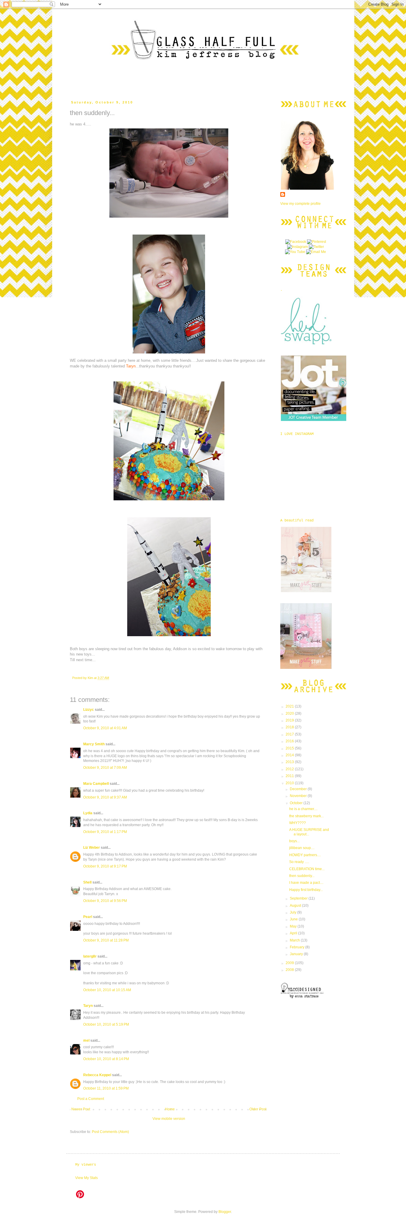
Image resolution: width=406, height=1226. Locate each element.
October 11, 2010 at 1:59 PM (106, 1088)
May (294, 926)
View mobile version (168, 1119)
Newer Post (80, 1109)
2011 (290, 776)
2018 (290, 727)
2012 (290, 769)
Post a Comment (90, 1099)
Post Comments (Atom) (110, 1132)
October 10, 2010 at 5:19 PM (106, 1024)
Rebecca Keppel (97, 1075)
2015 (290, 748)
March (295, 940)
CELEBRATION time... (307, 869)
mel (86, 1040)
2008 (290, 970)
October (296, 803)
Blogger (224, 1212)
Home (170, 1109)
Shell (87, 882)
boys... (294, 841)
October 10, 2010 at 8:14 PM (106, 1059)
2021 (290, 706)
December (299, 789)
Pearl (87, 917)
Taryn (88, 1006)
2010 (290, 783)
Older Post (257, 1109)
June (294, 919)
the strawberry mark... (306, 816)
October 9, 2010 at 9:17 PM (105, 866)
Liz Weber (91, 847)
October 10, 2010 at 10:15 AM (107, 990)
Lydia (87, 813)
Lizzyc (88, 710)
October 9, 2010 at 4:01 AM (105, 728)
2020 (290, 713)
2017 (290, 734)
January (297, 954)
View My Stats (86, 1178)
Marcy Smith (94, 744)
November (299, 796)
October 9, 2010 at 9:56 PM (105, 901)
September (299, 898)
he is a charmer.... (303, 809)
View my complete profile (300, 204)
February (297, 947)
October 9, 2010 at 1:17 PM (105, 832)
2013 (290, 762)
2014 (290, 755)
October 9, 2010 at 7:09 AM (105, 768)
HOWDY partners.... (305, 855)
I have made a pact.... (306, 883)
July (293, 912)
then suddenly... (301, 876)
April (294, 933)
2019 (290, 720)
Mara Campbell (96, 784)
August (296, 905)
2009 (290, 963)
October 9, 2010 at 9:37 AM (105, 797)
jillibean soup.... (301, 848)
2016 (290, 741)
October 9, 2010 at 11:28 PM (106, 940)
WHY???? (297, 823)
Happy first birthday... (306, 890)
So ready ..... (299, 862)
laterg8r (90, 956)
